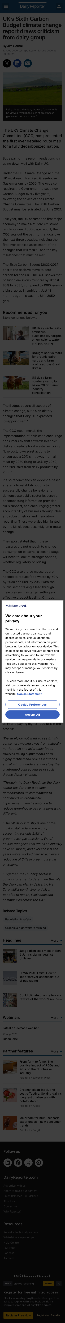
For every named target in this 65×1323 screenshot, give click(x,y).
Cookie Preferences (32, 704)
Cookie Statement (29, 693)
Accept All (32, 714)
